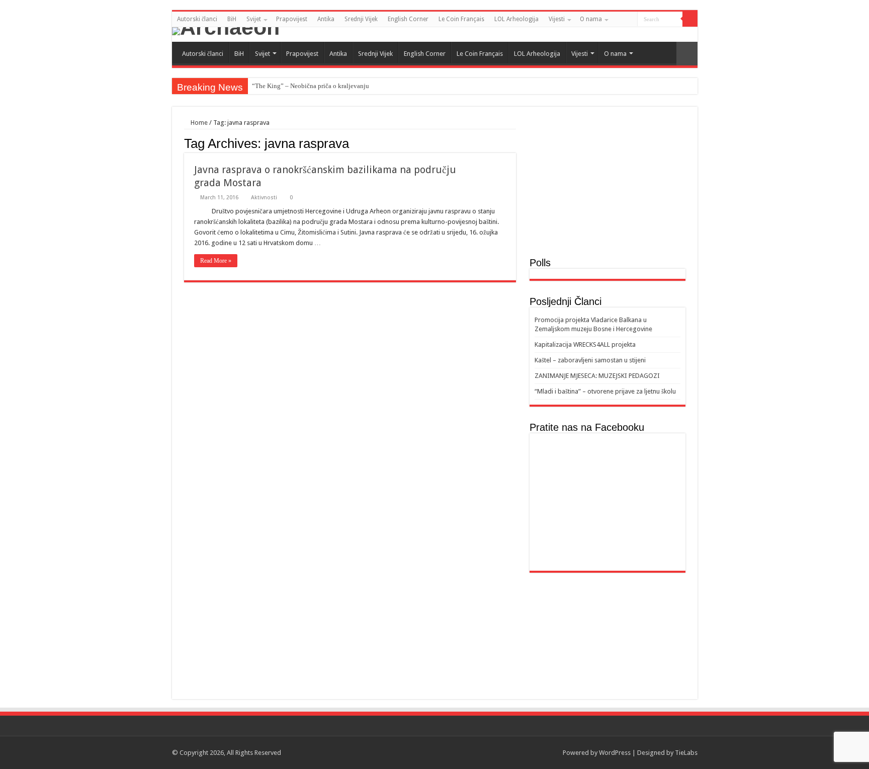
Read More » (215, 260)
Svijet (253, 19)
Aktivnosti (264, 197)
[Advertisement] (607, 187)
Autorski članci (197, 19)
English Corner (408, 19)
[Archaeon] (435, 31)
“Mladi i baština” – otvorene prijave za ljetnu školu (605, 391)
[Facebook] (683, 35)
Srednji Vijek (361, 19)
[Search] (690, 19)
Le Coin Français (461, 19)
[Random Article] (687, 53)
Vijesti (557, 19)
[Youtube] (693, 35)
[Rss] (673, 35)
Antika (325, 19)
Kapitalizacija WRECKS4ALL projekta (585, 344)
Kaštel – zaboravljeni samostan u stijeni (590, 360)
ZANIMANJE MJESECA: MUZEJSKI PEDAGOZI (597, 375)
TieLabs (686, 752)
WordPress (615, 752)
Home (198, 122)
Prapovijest (291, 19)
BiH (231, 19)
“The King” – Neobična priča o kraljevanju (310, 86)
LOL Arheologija (516, 19)
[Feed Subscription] (513, 143)
